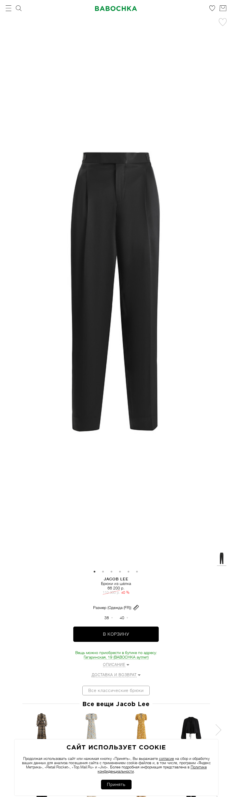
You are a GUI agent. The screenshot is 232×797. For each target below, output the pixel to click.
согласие (166, 759)
